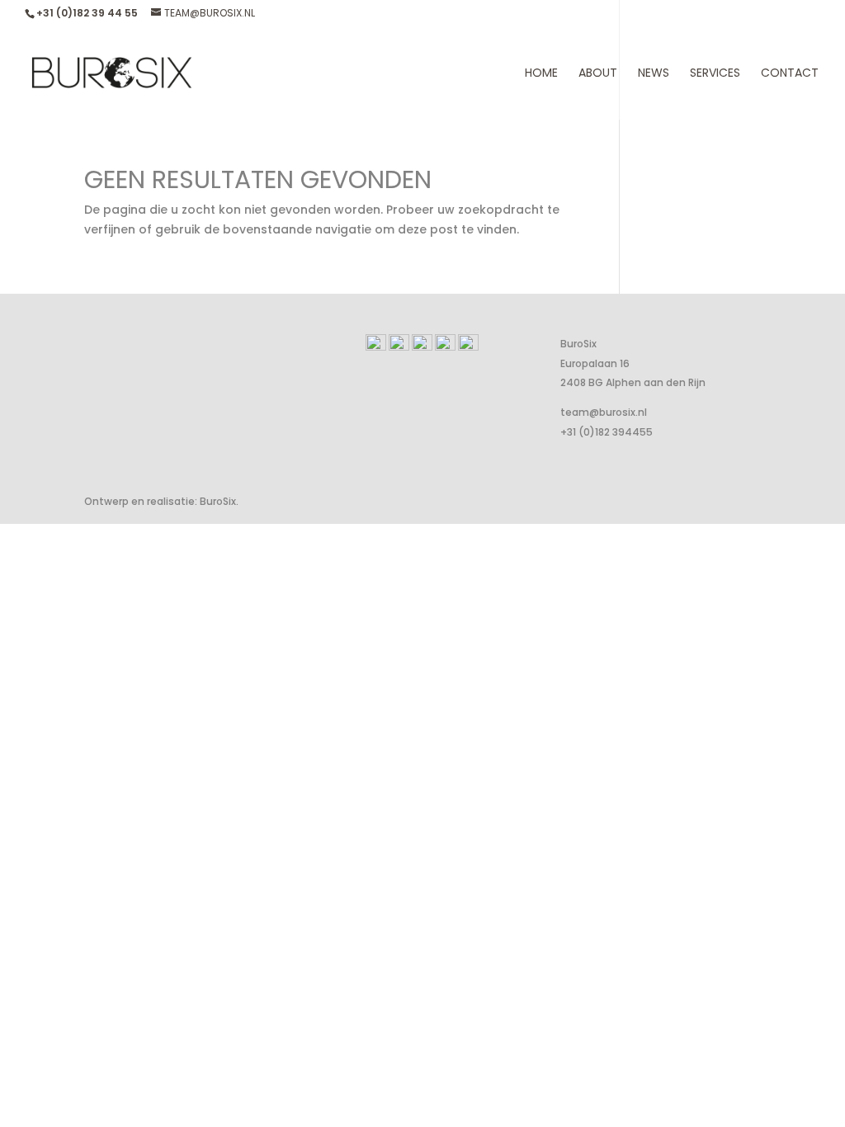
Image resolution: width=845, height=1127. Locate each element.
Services (715, 74)
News (653, 74)
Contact (790, 74)
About (597, 74)
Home (541, 74)
